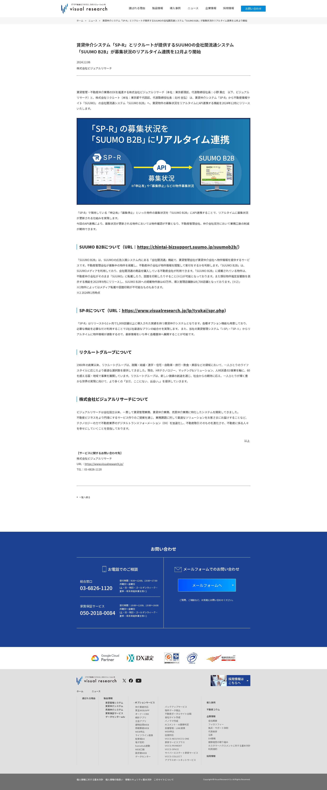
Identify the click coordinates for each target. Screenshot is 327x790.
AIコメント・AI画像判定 (177, 724)
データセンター (143, 756)
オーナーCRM (142, 714)
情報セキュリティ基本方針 (138, 779)
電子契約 (139, 742)
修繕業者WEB (142, 728)
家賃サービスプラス (175, 742)
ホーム (80, 20)
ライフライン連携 (144, 735)
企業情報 (210, 8)
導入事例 (175, 8)
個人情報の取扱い (114, 779)
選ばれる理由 (137, 8)
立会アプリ (140, 721)
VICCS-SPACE (172, 749)
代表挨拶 (212, 731)
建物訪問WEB (142, 724)
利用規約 (212, 749)
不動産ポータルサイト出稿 (178, 713)
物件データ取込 (172, 710)
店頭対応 (169, 735)
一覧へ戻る (84, 497)
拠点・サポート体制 (218, 727)
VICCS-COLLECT (173, 756)
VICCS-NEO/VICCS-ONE (177, 738)
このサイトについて (164, 779)
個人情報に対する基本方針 (90, 779)
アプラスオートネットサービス (180, 760)
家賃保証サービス (114, 713)
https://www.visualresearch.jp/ (104, 464)
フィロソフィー (216, 724)
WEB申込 (140, 731)
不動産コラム (213, 709)
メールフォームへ (207, 585)
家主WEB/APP (142, 710)
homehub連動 (142, 745)
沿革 (210, 734)
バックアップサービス (176, 706)
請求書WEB (141, 753)
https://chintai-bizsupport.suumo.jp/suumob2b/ (187, 247)
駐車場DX (140, 738)
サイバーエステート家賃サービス (181, 752)
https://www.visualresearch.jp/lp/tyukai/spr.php (173, 310)
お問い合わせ (253, 8)
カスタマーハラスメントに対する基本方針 (229, 745)
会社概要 (212, 720)
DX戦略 (212, 738)
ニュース (193, 8)
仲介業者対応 (142, 707)
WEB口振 (140, 749)
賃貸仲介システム (114, 706)
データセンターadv (115, 716)
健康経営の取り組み (218, 742)
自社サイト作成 (172, 717)
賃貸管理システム (114, 702)
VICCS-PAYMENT (173, 745)
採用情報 (228, 8)
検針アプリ (140, 717)
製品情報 (157, 8)
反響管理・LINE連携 (175, 728)
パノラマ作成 (171, 720)
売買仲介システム (114, 709)
